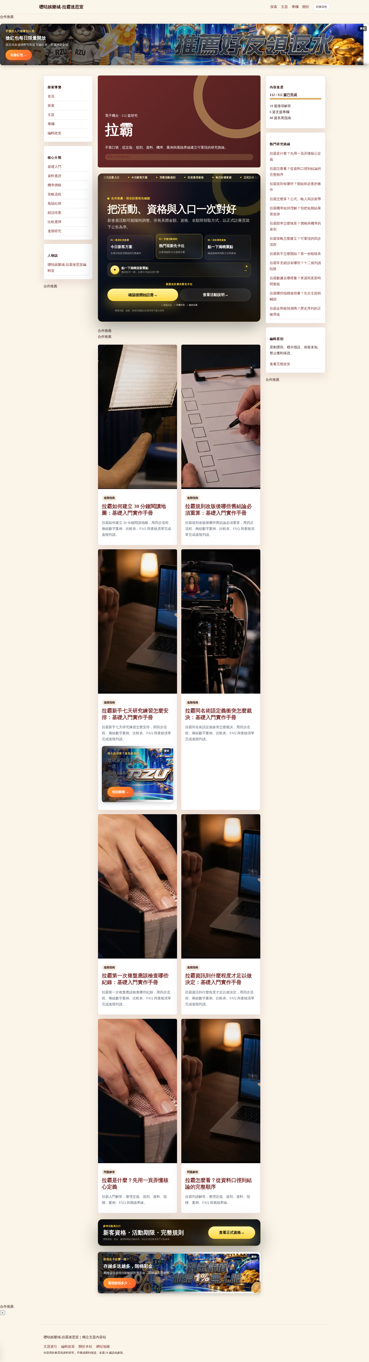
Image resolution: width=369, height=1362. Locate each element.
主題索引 (50, 1346)
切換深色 (321, 6)
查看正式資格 (232, 1233)
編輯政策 (54, 133)
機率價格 (54, 185)
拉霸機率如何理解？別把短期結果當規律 (295, 211)
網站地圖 (103, 1346)
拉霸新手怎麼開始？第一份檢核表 (295, 253)
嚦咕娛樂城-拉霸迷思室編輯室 (67, 267)
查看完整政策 (280, 364)
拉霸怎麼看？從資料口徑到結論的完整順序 (295, 171)
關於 (305, 7)
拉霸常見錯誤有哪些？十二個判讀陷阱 (295, 265)
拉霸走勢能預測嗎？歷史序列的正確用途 (295, 311)
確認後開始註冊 (142, 295)
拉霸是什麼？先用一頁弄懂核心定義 (295, 156)
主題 (284, 7)
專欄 (295, 7)
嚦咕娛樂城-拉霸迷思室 (61, 6)
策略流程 (54, 194)
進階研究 (54, 231)
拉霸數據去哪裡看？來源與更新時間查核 (295, 281)
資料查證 (54, 176)
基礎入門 (54, 166)
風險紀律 (54, 203)
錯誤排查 (54, 212)
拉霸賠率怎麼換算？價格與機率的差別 (295, 226)
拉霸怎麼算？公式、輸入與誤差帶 (295, 199)
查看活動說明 (215, 295)
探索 (273, 7)
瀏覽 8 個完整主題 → (120, 156)
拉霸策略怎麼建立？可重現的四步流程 (295, 241)
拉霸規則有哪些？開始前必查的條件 (295, 186)
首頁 (51, 96)
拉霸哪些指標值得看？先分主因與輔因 (295, 296)
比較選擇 (54, 222)
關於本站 (85, 1346)
